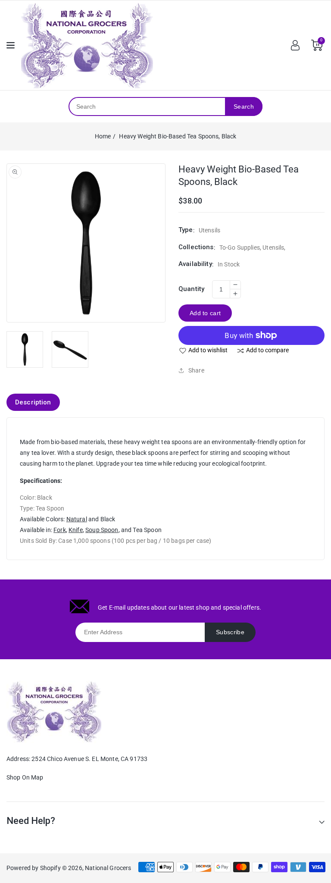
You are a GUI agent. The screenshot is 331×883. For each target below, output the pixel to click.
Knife (76, 529)
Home (103, 136)
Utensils (273, 247)
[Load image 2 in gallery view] (70, 349)
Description (33, 402)
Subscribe (230, 632)
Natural (76, 519)
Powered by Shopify (33, 867)
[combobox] (147, 106)
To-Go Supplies (239, 247)
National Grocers (108, 867)
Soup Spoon (102, 529)
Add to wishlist (208, 350)
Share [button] (196, 370)
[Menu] (10, 45)
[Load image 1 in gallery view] (25, 349)
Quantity (191, 289)
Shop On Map (25, 777)
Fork (59, 529)
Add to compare (267, 350)
